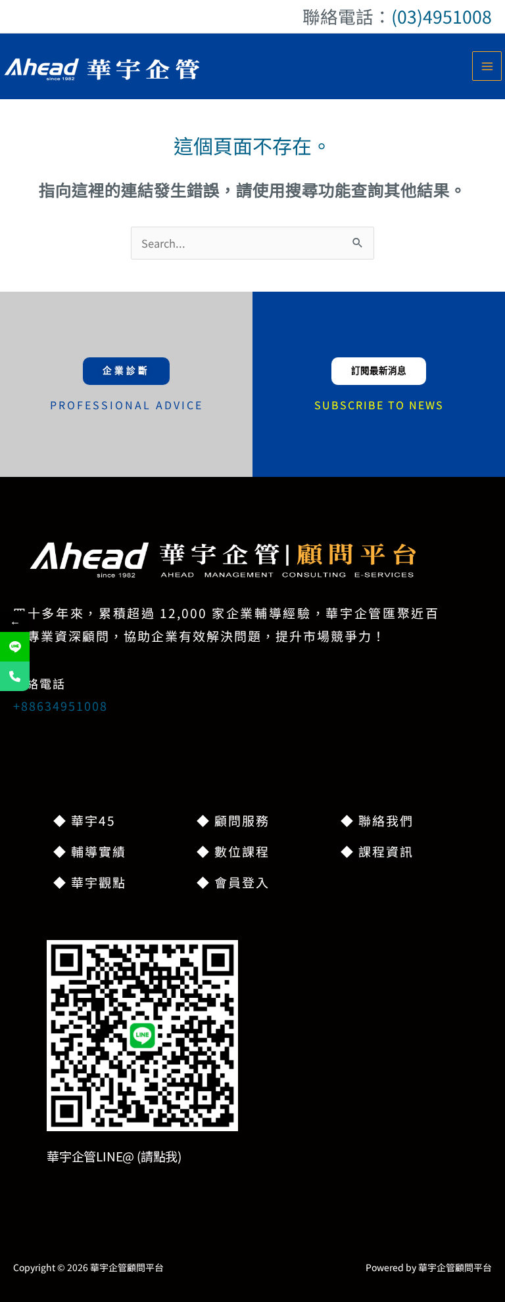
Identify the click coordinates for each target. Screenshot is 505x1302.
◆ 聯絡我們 (377, 820)
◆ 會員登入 (233, 882)
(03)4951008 (441, 16)
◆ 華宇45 (84, 820)
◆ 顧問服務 (233, 820)
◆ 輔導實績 (89, 851)
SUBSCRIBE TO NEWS (379, 405)
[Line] (15, 647)
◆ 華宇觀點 (89, 882)
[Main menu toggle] (487, 66)
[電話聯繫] (15, 676)
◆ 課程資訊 (377, 851)
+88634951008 (60, 705)
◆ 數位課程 (233, 851)
